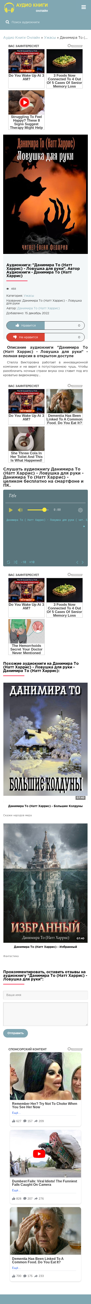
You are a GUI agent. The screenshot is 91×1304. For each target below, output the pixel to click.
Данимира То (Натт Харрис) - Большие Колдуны (45, 806)
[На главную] (26, 7)
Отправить (15, 1033)
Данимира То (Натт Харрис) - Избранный (45, 947)
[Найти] (7, 22)
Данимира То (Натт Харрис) (38, 308)
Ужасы (29, 296)
